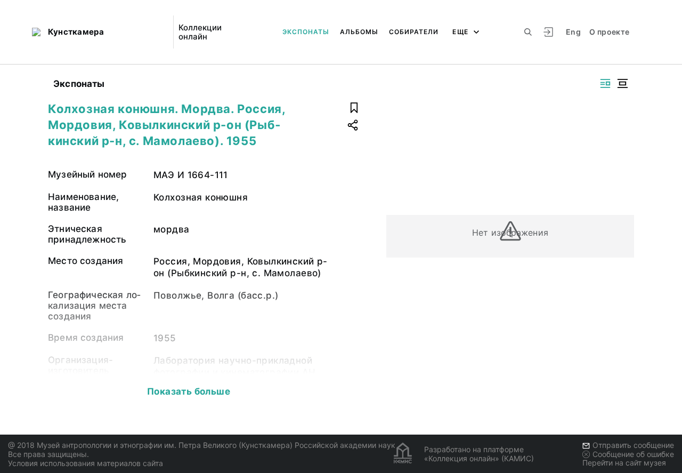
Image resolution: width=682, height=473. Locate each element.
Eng (573, 31)
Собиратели (414, 32)
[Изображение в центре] (622, 83)
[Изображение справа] (605, 83)
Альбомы (359, 32)
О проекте (609, 31)
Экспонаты (305, 32)
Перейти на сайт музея (624, 462)
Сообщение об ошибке (633, 454)
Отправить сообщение (633, 445)
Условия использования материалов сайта (85, 463)
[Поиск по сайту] (528, 32)
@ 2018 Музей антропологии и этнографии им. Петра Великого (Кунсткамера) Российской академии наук (201, 445)
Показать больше (188, 391)
